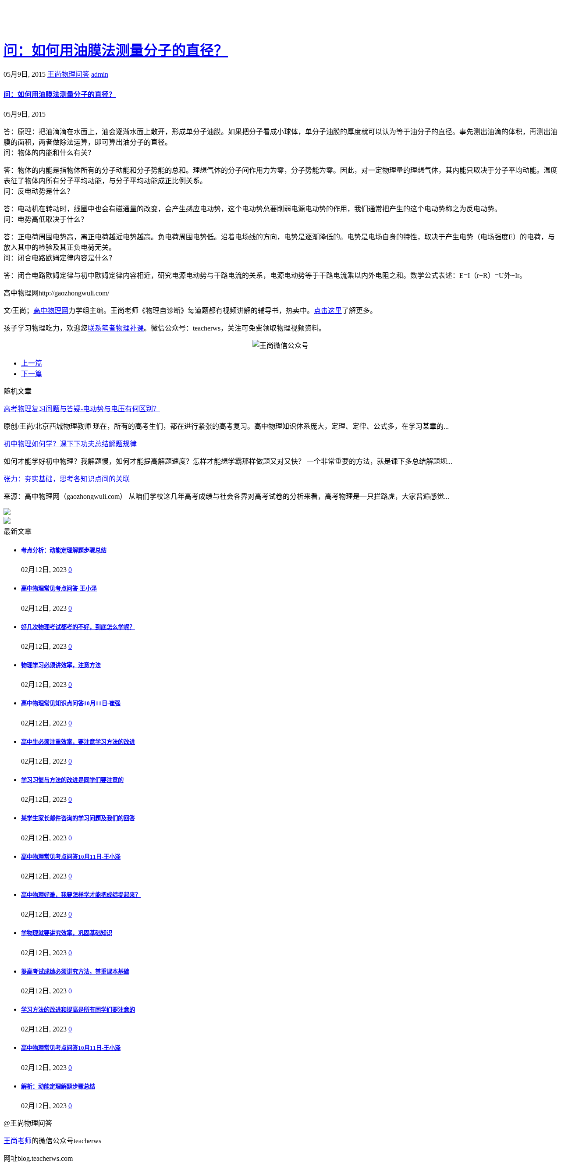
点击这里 (328, 310)
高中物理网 (50, 310)
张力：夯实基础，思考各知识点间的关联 (67, 479)
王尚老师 (18, 1141)
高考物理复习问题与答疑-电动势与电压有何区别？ (82, 409)
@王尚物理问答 (52, 20)
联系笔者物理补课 (116, 328)
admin (99, 74)
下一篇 (31, 373)
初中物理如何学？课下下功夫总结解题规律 (70, 444)
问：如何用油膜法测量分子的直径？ (116, 50)
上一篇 (31, 363)
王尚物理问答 (68, 74)
